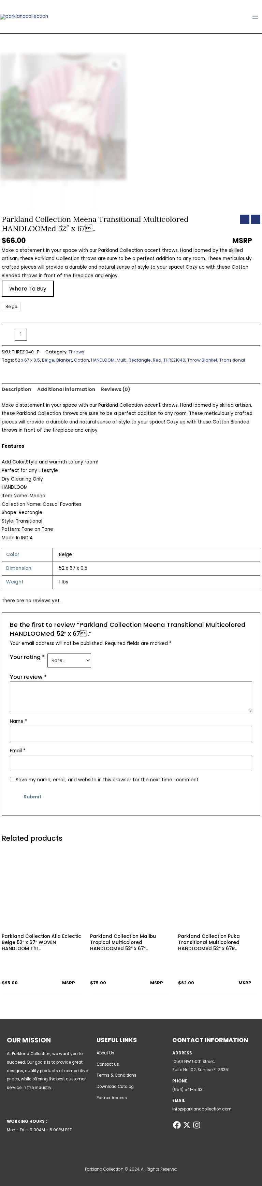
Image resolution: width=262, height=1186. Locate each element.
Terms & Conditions (116, 1075)
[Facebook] (176, 1125)
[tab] (16, 389)
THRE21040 (174, 360)
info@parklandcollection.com (202, 1109)
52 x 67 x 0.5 (27, 360)
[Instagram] (196, 1125)
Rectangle (140, 360)
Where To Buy (27, 289)
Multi (122, 360)
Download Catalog (115, 1086)
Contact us (108, 1064)
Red (157, 360)
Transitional (232, 360)
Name (18, 721)
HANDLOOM (103, 360)
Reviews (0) (115, 389)
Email (18, 750)
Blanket (64, 360)
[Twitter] (186, 1125)
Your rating (27, 657)
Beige (48, 360)
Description (16, 389)
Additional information (66, 389)
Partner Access (112, 1098)
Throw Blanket (202, 360)
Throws (76, 352)
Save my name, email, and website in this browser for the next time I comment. (108, 780)
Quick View (42, 924)
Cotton (81, 360)
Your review (28, 677)
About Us (105, 1053)
